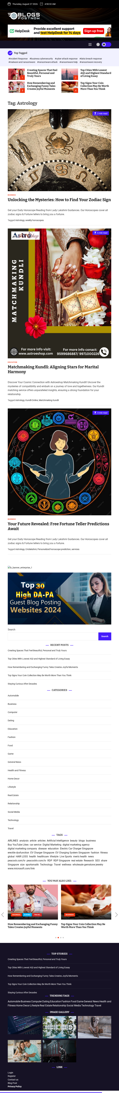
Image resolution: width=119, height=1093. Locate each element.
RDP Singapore (61, 860)
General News (14, 762)
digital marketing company (22, 848)
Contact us (13, 1079)
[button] (2, 915)
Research (89, 860)
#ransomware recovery (91, 62)
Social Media (14, 812)
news (91, 856)
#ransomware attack (47, 62)
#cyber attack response (66, 58)
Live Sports (66, 856)
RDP (49, 860)
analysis (24, 840)
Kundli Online (31, 400)
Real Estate (13, 795)
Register (12, 1076)
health (32, 856)
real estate (77, 860)
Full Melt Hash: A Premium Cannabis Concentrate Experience (82, 887)
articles (42, 840)
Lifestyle (12, 787)
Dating (11, 720)
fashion (95, 852)
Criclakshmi (31, 549)
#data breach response (90, 58)
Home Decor (14, 778)
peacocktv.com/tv (36, 860)
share (104, 860)
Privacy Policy (15, 1086)
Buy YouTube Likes (18, 844)
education (53, 848)
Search (11, 629)
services (75, 549)
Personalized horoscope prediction (54, 549)
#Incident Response (18, 58)
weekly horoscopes (34, 220)
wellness (66, 864)
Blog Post (12, 1083)
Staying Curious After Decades (22, 684)
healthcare (43, 856)
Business (12, 195)
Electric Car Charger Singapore (76, 848)
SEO (97, 860)
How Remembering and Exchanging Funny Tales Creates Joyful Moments (41, 86)
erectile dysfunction (18, 852)
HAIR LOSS (22, 856)
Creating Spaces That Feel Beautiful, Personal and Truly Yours (42, 73)
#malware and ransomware (22, 62)
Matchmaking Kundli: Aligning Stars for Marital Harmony (53, 369)
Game (10, 754)
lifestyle (54, 856)
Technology (13, 820)
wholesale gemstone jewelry (88, 864)
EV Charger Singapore (42, 852)
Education (12, 362)
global (11, 856)
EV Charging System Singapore (72, 852)
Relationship (14, 803)
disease (42, 848)
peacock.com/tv (16, 860)
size (22, 864)
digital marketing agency (76, 844)
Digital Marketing (52, 844)
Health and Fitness (17, 770)
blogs (82, 840)
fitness (104, 852)
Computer (12, 712)
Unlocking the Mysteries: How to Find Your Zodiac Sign (59, 199)
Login (10, 1072)
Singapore (13, 864)
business (91, 840)
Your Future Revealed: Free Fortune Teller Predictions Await (58, 526)
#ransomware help (69, 62)
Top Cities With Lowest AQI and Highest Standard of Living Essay (95, 73)
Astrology (19, 220)
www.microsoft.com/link (21, 868)
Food (10, 745)
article (33, 840)
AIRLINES (13, 840)
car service (35, 844)
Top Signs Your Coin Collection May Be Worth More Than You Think (94, 86)
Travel (10, 828)
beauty (73, 840)
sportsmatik (32, 864)
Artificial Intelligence (58, 840)
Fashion (11, 737)
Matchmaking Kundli (49, 400)
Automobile (13, 695)
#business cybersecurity (41, 58)
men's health (80, 856)
